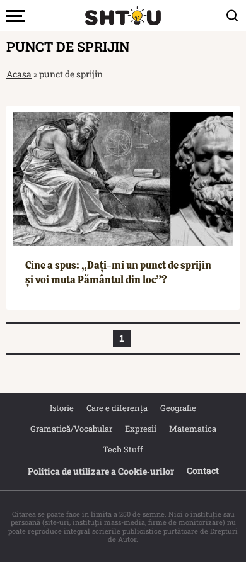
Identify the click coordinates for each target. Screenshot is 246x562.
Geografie (178, 407)
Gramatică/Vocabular (71, 428)
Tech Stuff (123, 449)
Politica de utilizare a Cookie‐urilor (101, 471)
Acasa (19, 74)
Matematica (192, 428)
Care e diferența (117, 407)
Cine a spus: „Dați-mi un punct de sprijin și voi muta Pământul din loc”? (118, 272)
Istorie (62, 407)
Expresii (140, 428)
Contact (203, 470)
